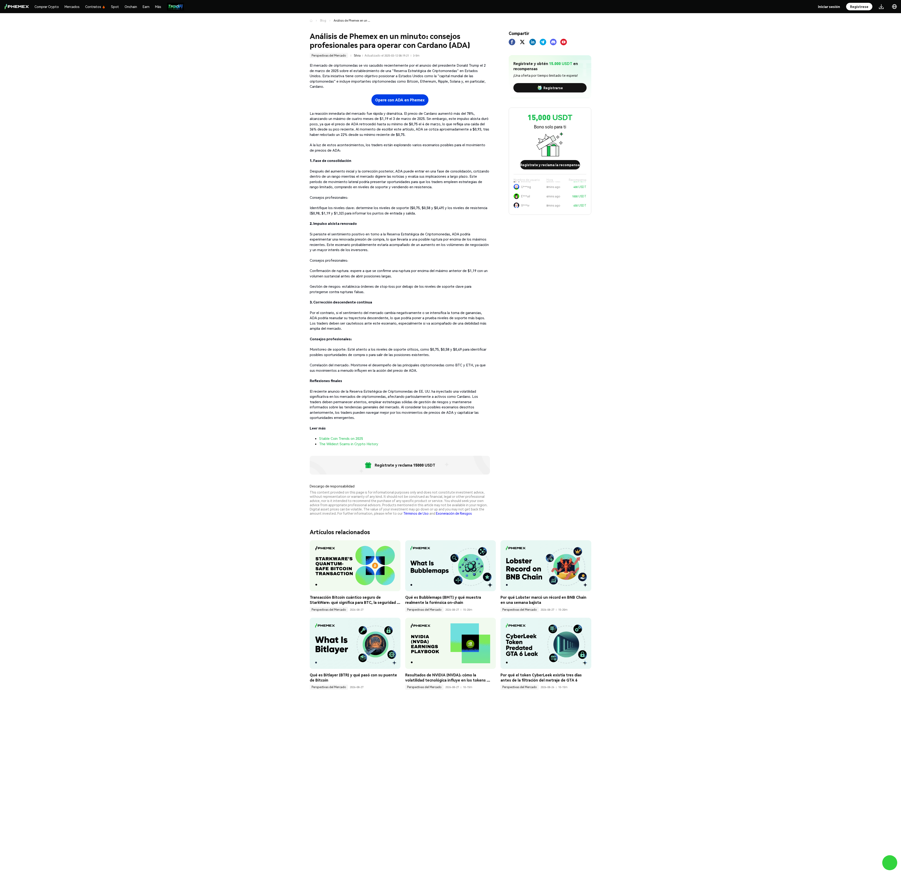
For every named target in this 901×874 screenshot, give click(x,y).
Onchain (131, 6)
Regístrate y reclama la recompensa (550, 165)
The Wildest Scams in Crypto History (348, 443)
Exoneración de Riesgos (454, 513)
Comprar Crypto (46, 6)
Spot (115, 6)
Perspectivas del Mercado (329, 55)
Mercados (72, 6)
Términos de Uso (416, 513)
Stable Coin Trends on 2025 (341, 438)
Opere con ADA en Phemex (400, 99)
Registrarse (553, 88)
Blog (323, 20)
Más (158, 6)
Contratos (93, 6)
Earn (146, 6)
